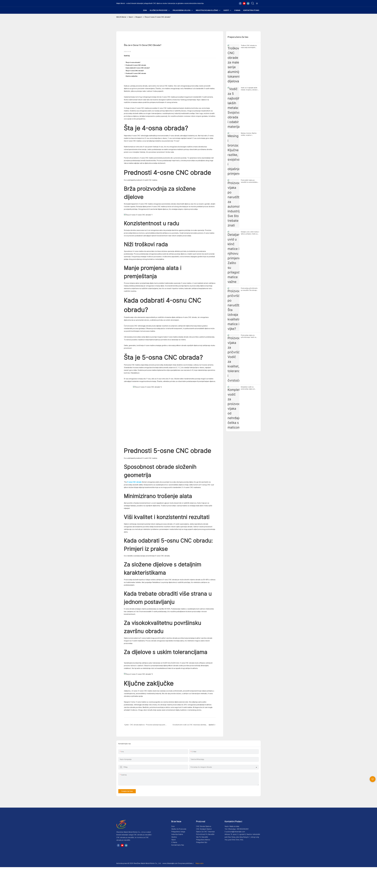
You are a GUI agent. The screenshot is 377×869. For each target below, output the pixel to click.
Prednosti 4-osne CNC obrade (136, 65)
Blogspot (138, 17)
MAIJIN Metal (121, 17)
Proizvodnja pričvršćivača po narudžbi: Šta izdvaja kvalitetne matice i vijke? (249, 289)
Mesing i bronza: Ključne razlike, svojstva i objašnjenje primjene (248, 134)
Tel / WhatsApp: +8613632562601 (237, 829)
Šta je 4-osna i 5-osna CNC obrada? (158, 17)
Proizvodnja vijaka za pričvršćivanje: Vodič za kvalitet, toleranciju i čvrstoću (248, 336)
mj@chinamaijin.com (238, 832)
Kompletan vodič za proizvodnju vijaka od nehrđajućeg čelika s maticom (248, 388)
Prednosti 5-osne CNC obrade (136, 73)
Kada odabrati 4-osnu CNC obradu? (138, 68)
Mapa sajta (199, 863)
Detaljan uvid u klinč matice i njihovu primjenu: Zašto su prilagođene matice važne (250, 233)
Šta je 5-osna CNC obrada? (135, 70)
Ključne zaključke (131, 76)
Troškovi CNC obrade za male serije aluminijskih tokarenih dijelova (249, 46)
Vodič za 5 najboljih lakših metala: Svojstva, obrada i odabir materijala (249, 89)
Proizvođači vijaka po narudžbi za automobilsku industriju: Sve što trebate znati (249, 181)
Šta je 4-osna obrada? (133, 62)
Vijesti (131, 17)
